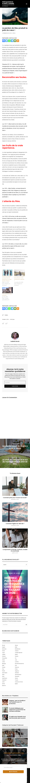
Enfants (4, 656)
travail (16, 680)
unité (3, 681)
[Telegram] (12, 40)
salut (3, 674)
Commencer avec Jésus (8, 33)
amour (16, 645)
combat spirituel (18, 652)
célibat (3, 654)
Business (4, 648)
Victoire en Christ (19, 681)
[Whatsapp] (9, 40)
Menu (26, 4)
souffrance (4, 678)
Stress (16, 678)
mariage (4, 663)
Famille (16, 656)
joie (16, 659)
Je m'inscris (14, 771)
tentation (4, 680)
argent (3, 647)
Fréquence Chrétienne (8, 2)
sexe (3, 676)
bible (16, 647)
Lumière (17, 661)
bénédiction (17, 648)
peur (3, 669)
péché (3, 670)
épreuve (4, 685)
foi (15, 658)
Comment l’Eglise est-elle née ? (15, 523)
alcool (3, 645)
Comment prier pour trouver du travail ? (15, 497)
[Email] (15, 40)
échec (3, 683)
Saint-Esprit (4, 672)
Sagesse (17, 670)
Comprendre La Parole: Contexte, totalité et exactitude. (15, 550)
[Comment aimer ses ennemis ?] (7, 290)
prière (16, 669)
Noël (3, 665)
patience (17, 667)
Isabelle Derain (15, 341)
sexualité (17, 676)
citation (16, 650)
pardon (6, 315)
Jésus (3, 661)
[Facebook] (3, 40)
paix (16, 665)
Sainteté (17, 672)
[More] (18, 40)
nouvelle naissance (19, 663)
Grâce (3, 659)
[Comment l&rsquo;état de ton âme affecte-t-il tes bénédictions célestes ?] (19, 273)
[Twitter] (6, 40)
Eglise (16, 654)
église (16, 683)
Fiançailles (4, 658)
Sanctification (18, 674)
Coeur (3, 652)
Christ (3, 650)
